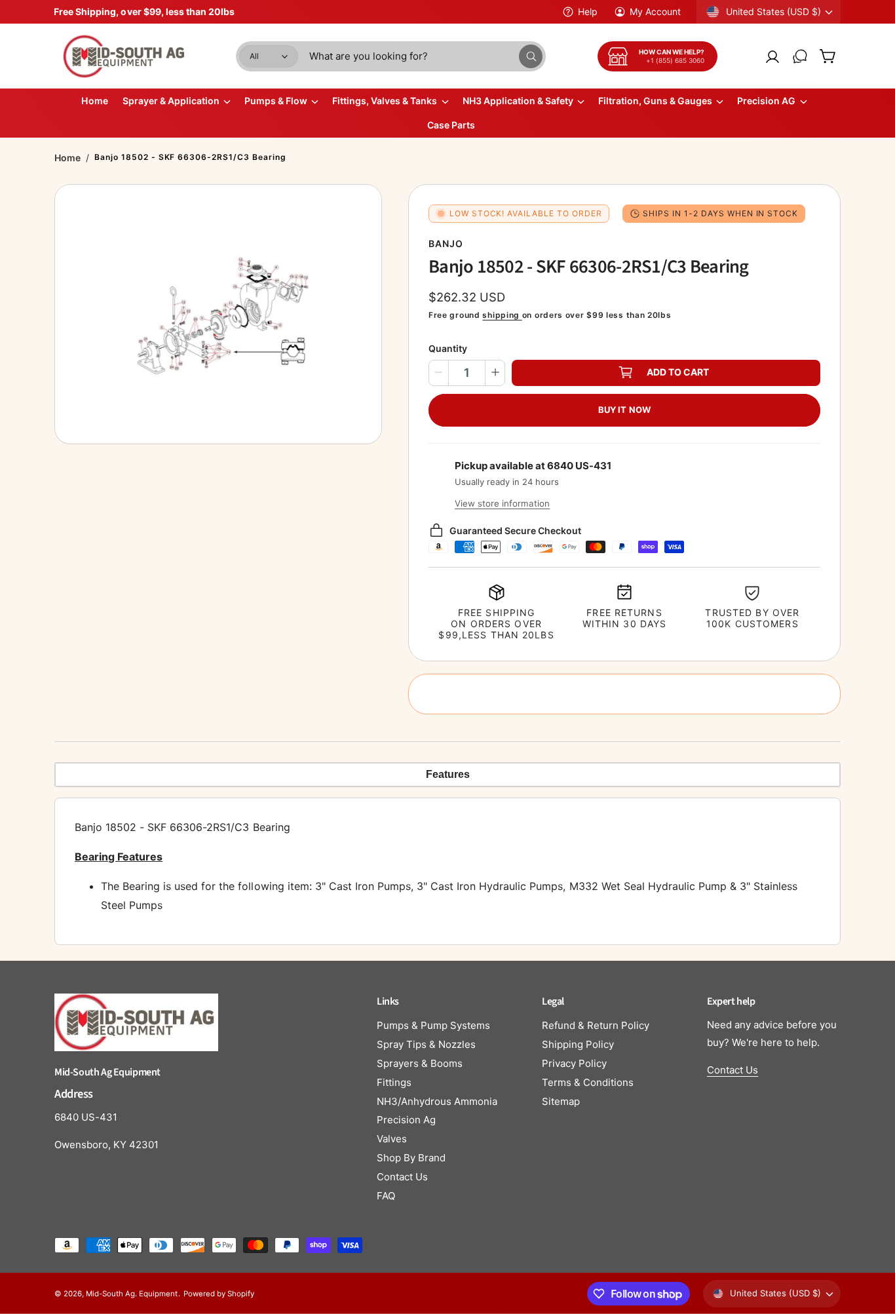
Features (448, 774)
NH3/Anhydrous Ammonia (437, 1101)
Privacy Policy (574, 1063)
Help (588, 11)
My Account (655, 11)
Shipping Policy (578, 1044)
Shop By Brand (411, 1157)
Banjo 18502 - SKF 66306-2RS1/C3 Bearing (190, 157)
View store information (502, 502)
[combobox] (426, 56)
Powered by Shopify (218, 1293)
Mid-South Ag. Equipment (132, 1293)
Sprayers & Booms (420, 1063)
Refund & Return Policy (595, 1025)
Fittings (394, 1082)
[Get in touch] (800, 56)
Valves (392, 1138)
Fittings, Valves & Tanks (384, 101)
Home (67, 157)
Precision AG (766, 101)
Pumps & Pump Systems (433, 1025)
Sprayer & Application (171, 101)
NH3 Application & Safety (518, 101)
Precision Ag (406, 1119)
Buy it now (624, 409)
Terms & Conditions (588, 1082)
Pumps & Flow (275, 101)
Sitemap (561, 1101)
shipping (502, 315)
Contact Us (402, 1176)
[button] (827, 56)
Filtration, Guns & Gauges (655, 101)
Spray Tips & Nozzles (426, 1044)
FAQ (386, 1195)
